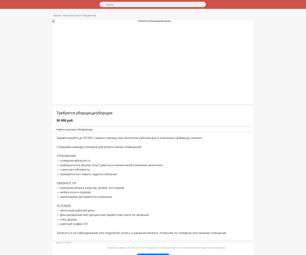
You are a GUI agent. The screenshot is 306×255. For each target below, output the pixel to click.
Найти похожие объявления (105, 131)
